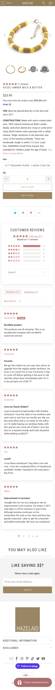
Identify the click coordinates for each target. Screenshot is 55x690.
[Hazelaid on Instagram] (22, 659)
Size (5, 159)
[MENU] (1, 3)
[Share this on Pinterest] (31, 213)
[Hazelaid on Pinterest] (27, 659)
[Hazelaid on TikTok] (32, 659)
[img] (11, 313)
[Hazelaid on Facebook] (17, 659)
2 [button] (23, 536)
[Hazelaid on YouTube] (43, 659)
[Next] (49, 35)
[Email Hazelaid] (11, 659)
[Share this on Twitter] (15, 213)
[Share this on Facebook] (23, 213)
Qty (4, 173)
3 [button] (28, 536)
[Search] (44, 3)
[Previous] (5, 35)
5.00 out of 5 (35, 236)
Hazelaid (27, 3)
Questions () (31, 292)
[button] (10, 84)
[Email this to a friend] (39, 213)
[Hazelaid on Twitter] (38, 659)
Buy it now (27, 195)
